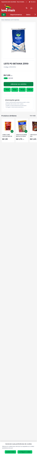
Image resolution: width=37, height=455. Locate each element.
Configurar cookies (25, 452)
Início (2, 20)
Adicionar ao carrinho (18, 84)
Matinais (7, 20)
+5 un (15, 90)
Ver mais (33, 116)
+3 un (7, 90)
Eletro (28, 15)
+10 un (22, 90)
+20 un (30, 90)
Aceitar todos (10, 452)
